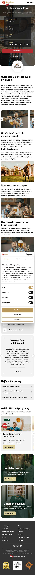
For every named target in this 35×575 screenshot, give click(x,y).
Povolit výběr (17, 314)
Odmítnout (17, 319)
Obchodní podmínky (12, 551)
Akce (19, 526)
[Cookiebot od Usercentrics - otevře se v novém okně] (26, 254)
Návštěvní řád (22, 551)
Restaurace (5, 540)
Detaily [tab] (18, 259)
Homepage (5, 526)
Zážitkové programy (8, 531)
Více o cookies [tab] (29, 259)
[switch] (30, 292)
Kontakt (20, 540)
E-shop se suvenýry (24, 529)
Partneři (20, 531)
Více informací (8, 447)
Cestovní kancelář (23, 537)
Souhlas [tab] (6, 259)
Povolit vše (17, 310)
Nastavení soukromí (23, 550)
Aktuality (20, 534)
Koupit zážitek (17, 51)
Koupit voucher (17, 56)
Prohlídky (5, 529)
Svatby (4, 537)
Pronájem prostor (7, 534)
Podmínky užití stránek (10, 550)
